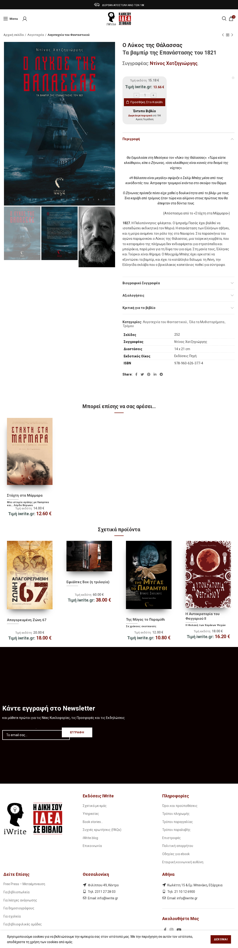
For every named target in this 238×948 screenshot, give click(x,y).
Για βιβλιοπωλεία (16, 892)
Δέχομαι (221, 939)
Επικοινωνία (92, 846)
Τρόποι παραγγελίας (177, 822)
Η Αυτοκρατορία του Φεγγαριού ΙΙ (202, 616)
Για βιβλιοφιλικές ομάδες (22, 924)
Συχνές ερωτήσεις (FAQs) (102, 830)
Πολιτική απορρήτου (177, 846)
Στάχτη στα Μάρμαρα (25, 495)
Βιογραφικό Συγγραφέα (141, 283)
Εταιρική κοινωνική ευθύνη (182, 862)
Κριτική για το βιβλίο (138, 308)
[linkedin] (155, 374)
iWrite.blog (90, 838)
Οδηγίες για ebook (176, 854)
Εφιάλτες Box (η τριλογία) (87, 582)
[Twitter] (142, 374)
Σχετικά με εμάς (95, 806)
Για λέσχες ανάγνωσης (20, 900)
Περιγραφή (131, 139)
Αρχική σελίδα (13, 35)
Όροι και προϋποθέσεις (180, 806)
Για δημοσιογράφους (18, 908)
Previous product (223, 35)
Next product (232, 35)
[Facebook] (136, 374)
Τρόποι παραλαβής (176, 830)
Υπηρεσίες (91, 814)
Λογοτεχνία (35, 35)
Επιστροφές (171, 838)
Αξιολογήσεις (133, 295)
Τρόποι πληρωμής (176, 814)
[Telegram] (161, 374)
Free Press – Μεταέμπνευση (24, 884)
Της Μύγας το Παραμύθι (145, 619)
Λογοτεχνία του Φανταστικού (68, 35)
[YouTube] (179, 929)
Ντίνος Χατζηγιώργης (174, 63)
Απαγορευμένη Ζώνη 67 (26, 620)
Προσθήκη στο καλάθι (146, 102)
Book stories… (93, 822)
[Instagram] (171, 929)
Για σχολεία (12, 916)
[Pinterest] (148, 374)
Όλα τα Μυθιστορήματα (206, 322)
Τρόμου (128, 326)
